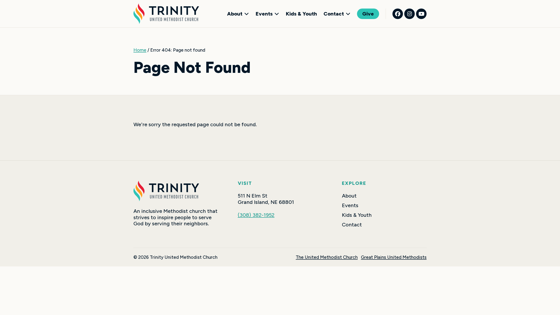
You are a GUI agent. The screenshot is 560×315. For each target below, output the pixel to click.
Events (264, 13)
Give (368, 13)
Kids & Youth (301, 13)
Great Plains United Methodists (394, 257)
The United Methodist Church (327, 257)
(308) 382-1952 (256, 215)
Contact (334, 13)
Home (139, 50)
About (234, 13)
